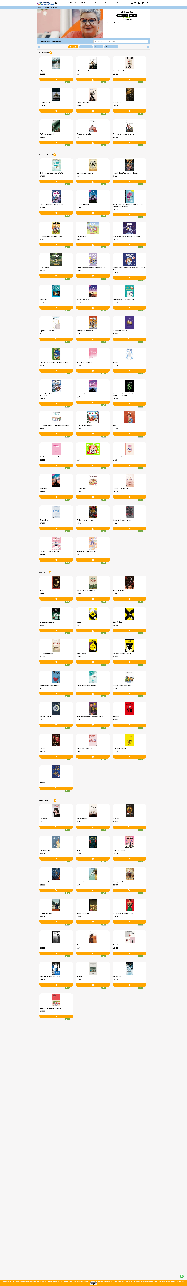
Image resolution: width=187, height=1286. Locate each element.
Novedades (73, 47)
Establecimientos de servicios (109, 3)
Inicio (39, 7)
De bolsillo (98, 47)
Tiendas (46, 7)
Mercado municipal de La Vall (67, 3)
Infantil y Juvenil (86, 47)
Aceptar (93, 1284)
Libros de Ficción (111, 47)
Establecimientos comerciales (88, 3)
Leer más (182, 1281)
